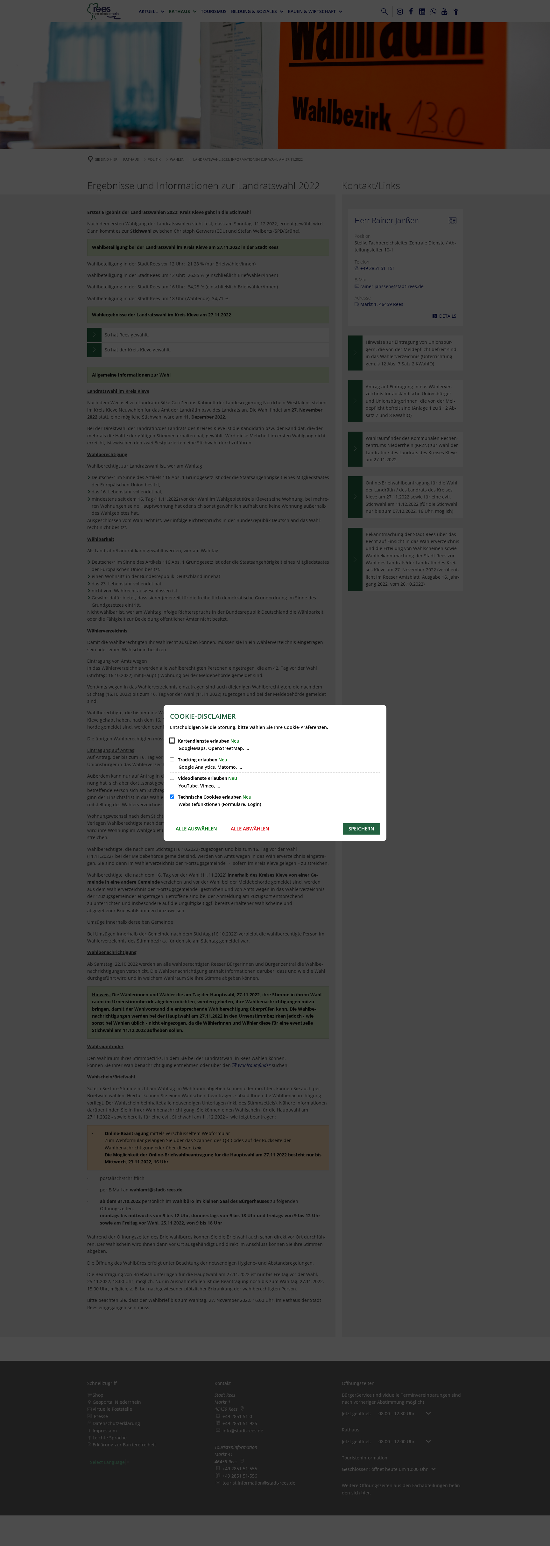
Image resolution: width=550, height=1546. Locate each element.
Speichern (361, 828)
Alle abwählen (250, 828)
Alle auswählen (196, 828)
